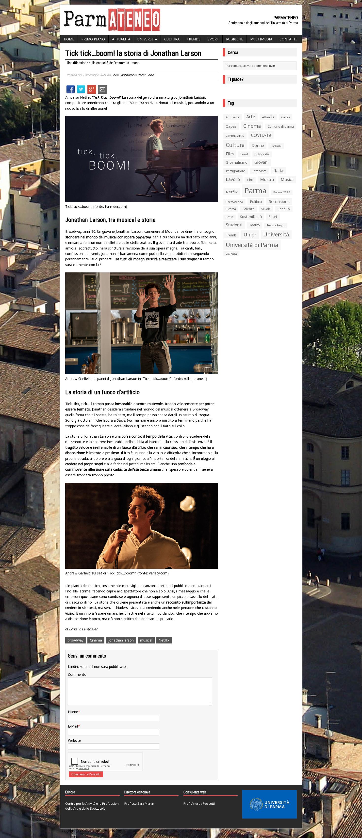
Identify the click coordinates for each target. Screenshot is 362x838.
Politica (256, 201)
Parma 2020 (281, 192)
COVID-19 (261, 135)
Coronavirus (235, 135)
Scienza (248, 209)
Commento (77, 674)
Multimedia (261, 39)
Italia (278, 170)
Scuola (266, 209)
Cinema (96, 640)
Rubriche (234, 39)
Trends (193, 39)
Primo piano (93, 39)
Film (230, 154)
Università (147, 39)
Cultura (172, 39)
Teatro (254, 225)
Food (244, 154)
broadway (75, 640)
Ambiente (232, 117)
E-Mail (73, 726)
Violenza (231, 254)
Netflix (164, 640)
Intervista (259, 171)
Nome (73, 711)
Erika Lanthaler (122, 75)
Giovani (261, 162)
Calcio (285, 117)
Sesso (229, 217)
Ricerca (231, 209)
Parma (255, 191)
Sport (213, 39)
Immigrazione (236, 171)
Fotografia (262, 154)
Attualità (121, 39)
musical (146, 640)
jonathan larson (121, 640)
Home (69, 39)
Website (74, 740)
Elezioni (276, 146)
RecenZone (145, 75)
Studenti (234, 225)
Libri (250, 180)
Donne (258, 145)
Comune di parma (281, 126)
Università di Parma (252, 245)
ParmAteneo (234, 202)
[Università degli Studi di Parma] (269, 804)
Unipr (250, 234)
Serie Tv (284, 209)
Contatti (288, 39)
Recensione (279, 201)
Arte (250, 117)
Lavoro (233, 179)
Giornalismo (236, 162)
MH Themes (113, 831)
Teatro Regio (275, 225)
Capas (231, 126)
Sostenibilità (251, 216)
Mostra (267, 179)
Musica (287, 179)
